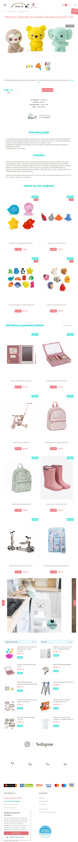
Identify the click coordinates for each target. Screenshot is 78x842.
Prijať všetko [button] (16, 833)
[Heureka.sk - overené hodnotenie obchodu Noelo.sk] (45, 837)
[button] (16, 837)
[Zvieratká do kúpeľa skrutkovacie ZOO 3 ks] (39, 39)
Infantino (42, 102)
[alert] (16, 824)
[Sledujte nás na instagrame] (39, 751)
